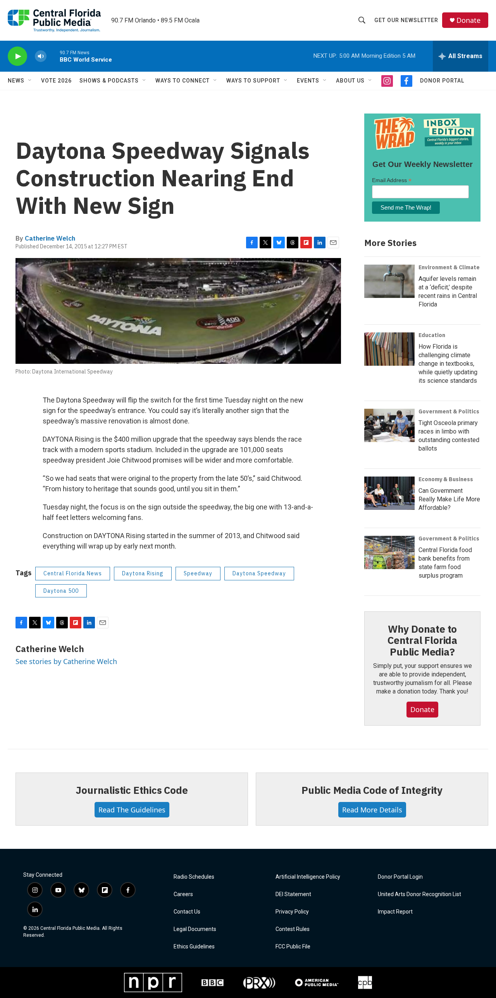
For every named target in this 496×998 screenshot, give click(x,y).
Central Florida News (72, 573)
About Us (350, 80)
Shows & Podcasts (109, 80)
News (16, 80)
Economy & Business (445, 479)
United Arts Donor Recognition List (419, 894)
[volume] (40, 56)
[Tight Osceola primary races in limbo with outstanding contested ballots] (389, 425)
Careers (183, 894)
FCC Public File (293, 947)
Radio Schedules (194, 877)
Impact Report (395, 912)
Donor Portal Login (400, 877)
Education (431, 335)
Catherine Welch (50, 238)
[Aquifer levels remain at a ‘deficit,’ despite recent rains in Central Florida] (389, 281)
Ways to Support (253, 80)
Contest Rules (293, 929)
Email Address (392, 180)
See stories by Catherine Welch (66, 661)
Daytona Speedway (259, 573)
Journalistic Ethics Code (132, 790)
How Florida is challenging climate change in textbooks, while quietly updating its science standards (447, 363)
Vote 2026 (56, 80)
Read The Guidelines (131, 809)
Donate (468, 20)
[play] (17, 56)
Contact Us (187, 912)
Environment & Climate (449, 267)
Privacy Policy (292, 912)
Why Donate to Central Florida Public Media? (422, 640)
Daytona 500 (61, 590)
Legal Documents (195, 929)
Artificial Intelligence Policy (308, 877)
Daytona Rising (143, 573)
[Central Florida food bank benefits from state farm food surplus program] (389, 552)
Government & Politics (448, 411)
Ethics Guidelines (194, 947)
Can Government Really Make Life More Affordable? (449, 499)
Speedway (198, 573)
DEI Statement (293, 894)
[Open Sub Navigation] (30, 80)
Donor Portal (442, 80)
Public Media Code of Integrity (372, 790)
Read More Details (372, 809)
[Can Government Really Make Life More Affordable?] (389, 493)
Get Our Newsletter (406, 20)
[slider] (53, 56)
